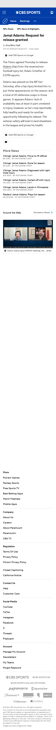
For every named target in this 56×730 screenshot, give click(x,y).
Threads (7, 633)
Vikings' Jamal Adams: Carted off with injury (26, 180)
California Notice (12, 575)
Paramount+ (9, 533)
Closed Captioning (13, 570)
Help (5, 588)
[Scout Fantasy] (20, 701)
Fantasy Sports (11, 483)
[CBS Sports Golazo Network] (28, 682)
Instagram (8, 617)
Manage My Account (14, 651)
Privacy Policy (10, 556)
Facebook (8, 622)
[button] (4, 12)
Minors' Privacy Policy (14, 562)
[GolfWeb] (36, 701)
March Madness (11, 498)
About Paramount (12, 527)
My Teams (8, 662)
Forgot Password (12, 667)
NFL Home (8, 29)
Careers (7, 522)
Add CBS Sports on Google (21, 55)
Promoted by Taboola (42, 213)
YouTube (8, 606)
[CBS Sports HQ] (41, 677)
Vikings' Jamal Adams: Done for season (24, 163)
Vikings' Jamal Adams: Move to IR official (25, 156)
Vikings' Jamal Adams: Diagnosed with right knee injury (26, 171)
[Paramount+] (12, 694)
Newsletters (9, 657)
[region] (28, 234)
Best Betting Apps (13, 493)
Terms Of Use (10, 551)
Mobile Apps (10, 504)
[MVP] (47, 694)
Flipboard (8, 638)
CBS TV (7, 538)
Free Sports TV (11, 488)
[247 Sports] (18, 688)
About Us (8, 517)
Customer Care (11, 593)
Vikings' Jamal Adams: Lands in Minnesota (25, 187)
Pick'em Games (11, 477)
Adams (7, 66)
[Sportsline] (39, 688)
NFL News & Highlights (28, 29)
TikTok (6, 612)
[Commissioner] (31, 694)
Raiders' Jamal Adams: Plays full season (24, 194)
